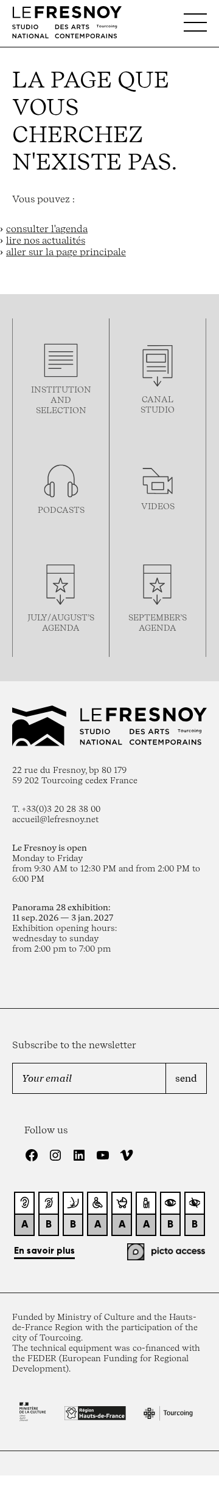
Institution (61, 389)
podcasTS (61, 509)
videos (158, 506)
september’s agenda (157, 622)
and (60, 399)
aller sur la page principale (66, 252)
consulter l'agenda (47, 229)
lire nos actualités (45, 240)
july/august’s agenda (60, 622)
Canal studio (158, 404)
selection (61, 410)
